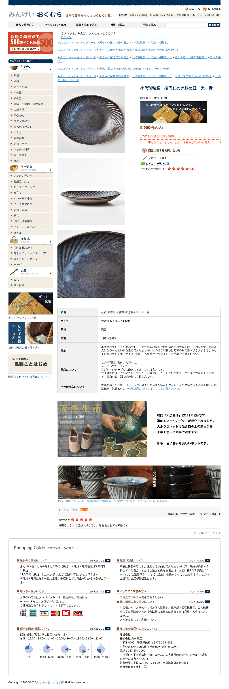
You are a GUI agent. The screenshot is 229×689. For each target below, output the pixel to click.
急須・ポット (22, 143)
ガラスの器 (20, 87)
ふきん (18, 132)
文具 (16, 279)
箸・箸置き (20, 155)
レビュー (197, 15)
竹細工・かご (22, 181)
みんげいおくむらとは (162, 15)
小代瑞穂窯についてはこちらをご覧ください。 (153, 388)
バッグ (18, 264)
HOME (123, 15)
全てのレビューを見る (207, 533)
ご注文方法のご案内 (132, 597)
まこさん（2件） (68, 509)
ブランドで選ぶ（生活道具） (54, 25)
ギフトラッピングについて (24, 317)
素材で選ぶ (116, 25)
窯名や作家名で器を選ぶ (23, 25)
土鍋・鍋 (19, 109)
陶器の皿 (140, 50)
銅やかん (19, 115)
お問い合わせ (212, 15)
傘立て (18, 192)
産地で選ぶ (106, 68)
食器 (121, 50)
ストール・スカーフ (26, 258)
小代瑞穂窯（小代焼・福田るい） (152, 42)
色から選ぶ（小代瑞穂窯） (191, 57)
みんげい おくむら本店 (50, 682)
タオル (18, 232)
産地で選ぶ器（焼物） (129, 68)
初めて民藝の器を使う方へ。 (25, 347)
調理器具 (19, 138)
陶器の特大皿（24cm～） (163, 50)
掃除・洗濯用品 (23, 221)
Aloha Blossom (23, 247)
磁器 (16, 81)
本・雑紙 (19, 285)
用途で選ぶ (148, 25)
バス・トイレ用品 (24, 227)
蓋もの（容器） (23, 126)
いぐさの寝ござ (23, 175)
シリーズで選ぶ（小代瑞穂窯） (193, 76)
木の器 (18, 92)
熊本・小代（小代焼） (158, 68)
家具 (16, 215)
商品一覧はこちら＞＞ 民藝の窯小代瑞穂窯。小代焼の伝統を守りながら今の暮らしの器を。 (113, 501)
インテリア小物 (23, 198)
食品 (16, 160)
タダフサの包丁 (23, 121)
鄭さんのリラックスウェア (30, 253)
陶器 (16, 75)
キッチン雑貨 (22, 149)
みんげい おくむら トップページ (76, 42)
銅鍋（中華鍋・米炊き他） (30, 104)
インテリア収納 (23, 204)
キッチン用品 (107, 50)
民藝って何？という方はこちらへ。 (29, 376)
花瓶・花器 (20, 210)
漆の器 (18, 98)
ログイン (66, 37)
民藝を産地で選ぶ (85, 25)
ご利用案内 (183, 15)
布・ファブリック (24, 187)
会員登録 (138, 15)
